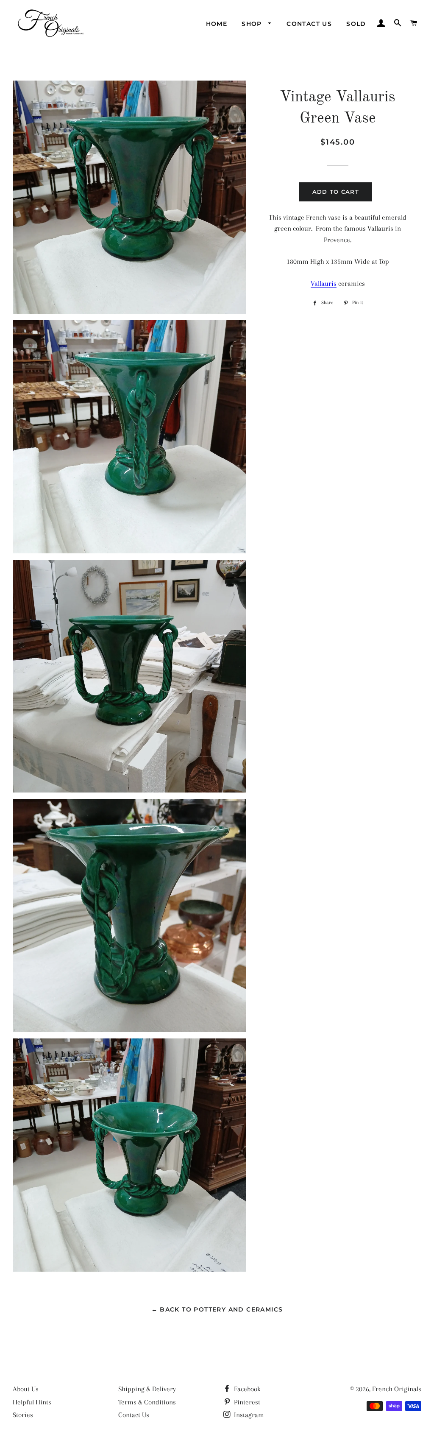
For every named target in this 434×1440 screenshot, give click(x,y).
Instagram (248, 1415)
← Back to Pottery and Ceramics (217, 1309)
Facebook (246, 1389)
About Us (26, 1389)
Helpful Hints (32, 1402)
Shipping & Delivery (147, 1389)
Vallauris (324, 283)
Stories (23, 1415)
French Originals (396, 1389)
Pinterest (246, 1402)
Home (217, 24)
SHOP (253, 24)
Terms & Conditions (147, 1402)
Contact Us (309, 24)
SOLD (356, 24)
